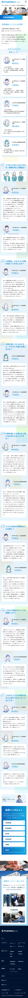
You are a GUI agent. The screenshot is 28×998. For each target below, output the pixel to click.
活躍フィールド (12, 946)
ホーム (3, 938)
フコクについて (4, 942)
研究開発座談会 (12, 961)
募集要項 (19, 969)
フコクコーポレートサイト (19, 993)
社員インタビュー (5, 950)
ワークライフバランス (14, 971)
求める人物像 (12, 969)
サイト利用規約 (17, 989)
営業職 (7, 844)
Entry (20, 903)
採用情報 (3, 968)
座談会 (7, 850)
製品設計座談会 (21, 961)
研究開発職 (8, 823)
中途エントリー (4, 984)
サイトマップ (4, 993)
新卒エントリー (4, 980)
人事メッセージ (12, 943)
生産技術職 (8, 839)
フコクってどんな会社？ (21, 943)
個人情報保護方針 (5, 989)
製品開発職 (8, 828)
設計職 (7, 833)
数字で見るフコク (21, 946)
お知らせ (3, 976)
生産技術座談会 (12, 963)
